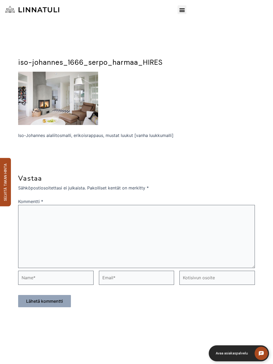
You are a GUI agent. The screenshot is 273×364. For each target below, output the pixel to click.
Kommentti (30, 201)
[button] (182, 9)
